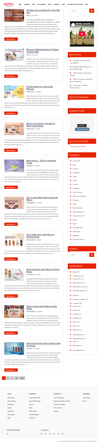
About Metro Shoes (35, 401)
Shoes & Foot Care (79, 216)
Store (74, 223)
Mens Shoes (11, 397)
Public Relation (78, 208)
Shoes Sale (11, 411)
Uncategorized (77, 227)
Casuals (75, 168)
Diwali (75, 176)
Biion (84, 401)
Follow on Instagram (82, 129)
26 (16, 378)
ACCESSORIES (42, 4)
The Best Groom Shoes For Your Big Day (43, 11)
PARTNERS (86, 394)
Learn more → (11, 39)
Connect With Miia (34, 397)
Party (74, 204)
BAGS (49, 4)
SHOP (9, 394)
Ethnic (75, 180)
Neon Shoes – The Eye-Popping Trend (41, 161)
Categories (76, 172)
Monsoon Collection (79, 196)
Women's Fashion (79, 239)
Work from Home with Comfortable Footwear (43, 344)
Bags (9, 418)
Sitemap (56, 411)
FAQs (30, 408)
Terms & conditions (59, 404)
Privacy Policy (58, 408)
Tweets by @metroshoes (78, 146)
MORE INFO (57, 394)
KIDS (33, 4)
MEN (20, 4)
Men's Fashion (77, 192)
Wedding (76, 235)
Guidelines (76, 188)
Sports (75, 220)
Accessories (76, 161)
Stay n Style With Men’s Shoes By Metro (42, 198)
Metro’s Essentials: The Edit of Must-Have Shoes (40, 124)
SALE (86, 4)
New (63, 4)
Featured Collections (75, 4)
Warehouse (76, 231)
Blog (74, 165)
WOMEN (26, 4)
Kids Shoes (11, 404)
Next (22, 378)
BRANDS (56, 4)
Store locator (33, 411)
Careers (31, 404)
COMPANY (32, 394)
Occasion (76, 200)
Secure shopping (59, 397)
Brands (10, 408)
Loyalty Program (34, 414)
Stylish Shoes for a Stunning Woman (39, 87)
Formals (75, 184)
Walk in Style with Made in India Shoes (41, 307)
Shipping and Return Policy (62, 401)
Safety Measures (78, 212)
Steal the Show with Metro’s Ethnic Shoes (43, 270)
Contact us (32, 418)
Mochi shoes (86, 397)
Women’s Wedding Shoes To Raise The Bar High (42, 50)
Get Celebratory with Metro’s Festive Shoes (40, 235)
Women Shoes (12, 401)
